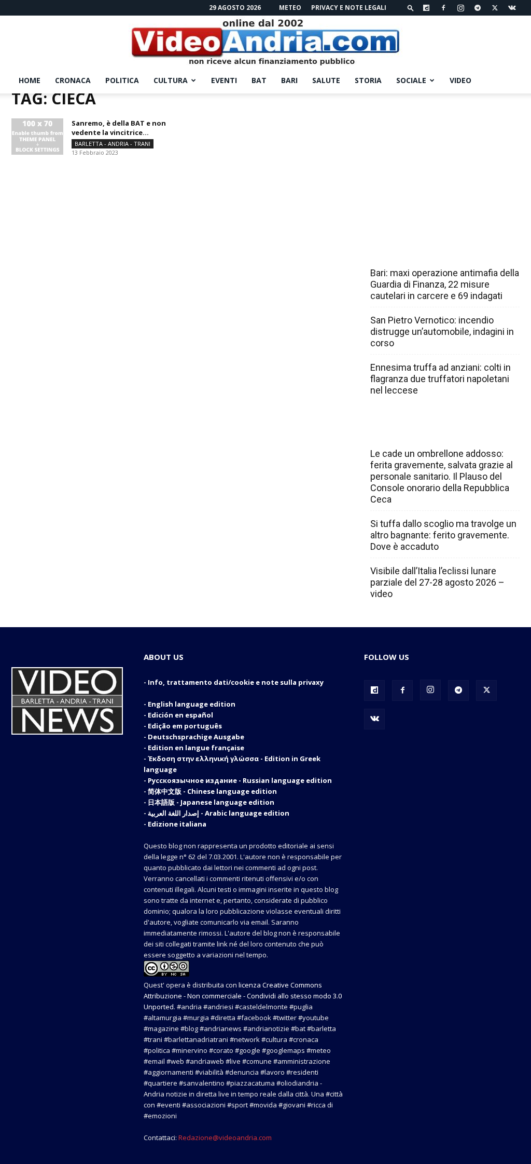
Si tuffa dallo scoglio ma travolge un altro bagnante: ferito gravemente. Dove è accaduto (443, 535)
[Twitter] (494, 8)
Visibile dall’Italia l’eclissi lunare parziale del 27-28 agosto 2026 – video (437, 582)
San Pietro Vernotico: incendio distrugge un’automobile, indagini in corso (442, 331)
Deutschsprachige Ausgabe (196, 736)
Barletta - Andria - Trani (112, 143)
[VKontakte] (512, 8)
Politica (122, 80)
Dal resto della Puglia (419, 250)
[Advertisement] (442, 158)
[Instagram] (460, 8)
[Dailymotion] (426, 8)
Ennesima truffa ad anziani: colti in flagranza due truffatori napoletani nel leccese (440, 379)
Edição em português (185, 725)
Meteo (290, 7)
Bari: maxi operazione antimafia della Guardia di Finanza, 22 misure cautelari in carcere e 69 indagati (444, 284)
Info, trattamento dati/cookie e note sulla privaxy (236, 682)
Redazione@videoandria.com (225, 1137)
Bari (289, 80)
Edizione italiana (177, 824)
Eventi (224, 80)
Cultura (170, 80)
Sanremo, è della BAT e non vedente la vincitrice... (119, 127)
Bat (259, 80)
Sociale (411, 80)
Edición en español (180, 715)
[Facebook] (443, 8)
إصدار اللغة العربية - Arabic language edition (218, 813)
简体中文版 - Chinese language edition (212, 791)
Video (460, 80)
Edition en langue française (196, 747)
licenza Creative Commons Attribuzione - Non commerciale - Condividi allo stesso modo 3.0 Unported (243, 995)
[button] (410, 7)
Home (29, 80)
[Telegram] (477, 8)
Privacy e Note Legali (348, 7)
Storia (368, 80)
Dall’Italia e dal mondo (420, 431)
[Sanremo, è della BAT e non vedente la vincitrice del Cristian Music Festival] (37, 136)
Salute (326, 80)
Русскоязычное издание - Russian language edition (240, 780)
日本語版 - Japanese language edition (211, 802)
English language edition (191, 704)
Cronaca (73, 80)
